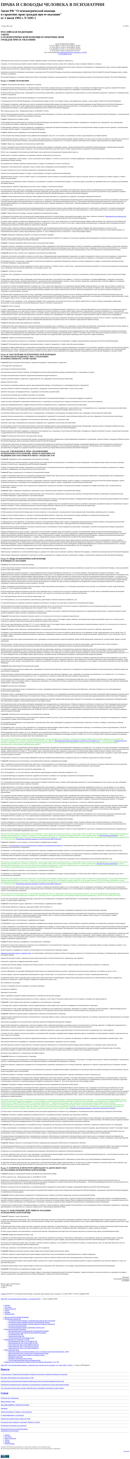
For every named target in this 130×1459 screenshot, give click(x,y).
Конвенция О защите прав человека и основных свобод (26, 1355)
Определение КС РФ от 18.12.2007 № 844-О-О (23, 1348)
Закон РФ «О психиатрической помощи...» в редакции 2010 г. (21, 1299)
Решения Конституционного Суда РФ (17, 1339)
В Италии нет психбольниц (10, 1398)
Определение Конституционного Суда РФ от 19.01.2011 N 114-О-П (92, 1108)
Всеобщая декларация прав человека (20, 1358)
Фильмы (7, 1312)
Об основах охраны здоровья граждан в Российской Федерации (29, 1322)
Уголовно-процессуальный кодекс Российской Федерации (27, 1332)
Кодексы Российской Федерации (15, 1329)
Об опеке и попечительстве (17, 1326)
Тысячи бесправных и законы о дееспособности (16, 1412)
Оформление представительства (115, 216)
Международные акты (12, 1350)
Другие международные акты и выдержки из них (24, 1360)
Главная (7, 1305)
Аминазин (4, 1408)
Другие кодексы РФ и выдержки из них (21, 1338)
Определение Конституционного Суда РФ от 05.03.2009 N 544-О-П (38, 839)
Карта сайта (126, 1451)
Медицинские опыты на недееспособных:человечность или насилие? (14, 1430)
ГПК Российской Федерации (108, 835)
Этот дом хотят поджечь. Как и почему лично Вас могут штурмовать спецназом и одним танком (32, 1388)
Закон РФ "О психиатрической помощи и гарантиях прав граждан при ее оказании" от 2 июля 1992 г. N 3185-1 (37, 1365)
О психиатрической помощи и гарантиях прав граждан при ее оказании (31, 1320)
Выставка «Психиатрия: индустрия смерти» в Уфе (17, 1378)
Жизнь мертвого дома (8, 1401)
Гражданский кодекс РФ (16, 1336)
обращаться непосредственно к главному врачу (16, 953)
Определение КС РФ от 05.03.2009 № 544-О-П (23, 1345)
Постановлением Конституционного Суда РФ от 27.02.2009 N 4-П (77, 741)
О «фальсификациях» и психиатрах (12, 1415)
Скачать (3, 1294)
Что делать (8, 1307)
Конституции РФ (120, 741)
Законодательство (10, 1309)
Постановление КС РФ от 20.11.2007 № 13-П (23, 1343)
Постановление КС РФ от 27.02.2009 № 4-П (22, 1341)
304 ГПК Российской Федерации (107, 863)
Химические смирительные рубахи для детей (15, 1418)
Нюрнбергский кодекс (15, 1357)
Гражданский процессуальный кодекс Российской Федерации (28, 1331)
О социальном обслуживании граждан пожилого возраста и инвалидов (31, 1324)
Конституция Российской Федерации (17, 1317)
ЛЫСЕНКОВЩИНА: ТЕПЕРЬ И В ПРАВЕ (15, 1405)
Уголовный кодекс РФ (15, 1334)
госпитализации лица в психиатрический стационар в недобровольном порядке (35, 845)
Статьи (7, 1310)
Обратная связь (9, 1314)
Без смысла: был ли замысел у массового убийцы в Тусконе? (20, 1422)
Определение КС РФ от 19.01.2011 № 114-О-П (23, 1346)
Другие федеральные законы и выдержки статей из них (26, 1327)
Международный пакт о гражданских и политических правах (28, 1353)
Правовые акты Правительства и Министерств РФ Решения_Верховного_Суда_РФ (32, 1362)
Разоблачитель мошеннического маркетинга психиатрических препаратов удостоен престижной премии (35, 1384)
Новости (5, 1369)
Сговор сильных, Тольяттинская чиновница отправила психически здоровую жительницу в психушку (34, 1374)
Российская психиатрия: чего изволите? (14, 1425)
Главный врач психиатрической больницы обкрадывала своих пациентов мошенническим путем (32, 1381)
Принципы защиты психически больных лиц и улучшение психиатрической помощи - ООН (38, 1351)
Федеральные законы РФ (13, 1319)
